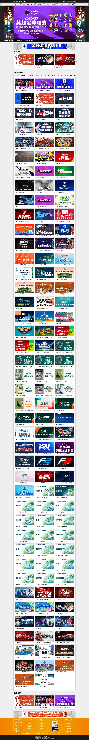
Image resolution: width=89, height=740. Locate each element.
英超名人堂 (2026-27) (41, 206)
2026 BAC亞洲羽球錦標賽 (22, 235)
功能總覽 (29, 728)
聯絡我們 (65, 733)
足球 (40, 75)
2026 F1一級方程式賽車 (21, 163)
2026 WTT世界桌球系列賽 (22, 250)
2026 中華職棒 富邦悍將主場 (23, 148)
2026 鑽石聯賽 (59, 250)
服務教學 (42, 726)
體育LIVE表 (26, 4)
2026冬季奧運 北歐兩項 (41, 555)
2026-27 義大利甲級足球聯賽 (63, 90)
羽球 (49, 75)
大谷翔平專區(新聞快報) (21, 134)
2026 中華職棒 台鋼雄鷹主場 (63, 134)
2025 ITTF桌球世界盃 (41, 686)
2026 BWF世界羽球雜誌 (42, 599)
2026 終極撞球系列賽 (21, 337)
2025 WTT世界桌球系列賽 (62, 642)
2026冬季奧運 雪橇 (20, 555)
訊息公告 (42, 723)
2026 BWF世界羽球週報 (42, 483)
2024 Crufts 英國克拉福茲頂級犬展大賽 (65, 366)
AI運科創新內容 (19, 599)
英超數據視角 (39, 628)
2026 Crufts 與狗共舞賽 (61, 381)
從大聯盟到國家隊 (60, 424)
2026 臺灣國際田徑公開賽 (42, 308)
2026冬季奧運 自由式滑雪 (62, 541)
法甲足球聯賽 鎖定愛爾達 (23, 40)
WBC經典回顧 (39, 424)
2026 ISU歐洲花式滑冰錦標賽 (23, 497)
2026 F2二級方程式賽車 (42, 468)
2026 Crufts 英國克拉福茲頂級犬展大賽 (65, 352)
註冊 (65, 1)
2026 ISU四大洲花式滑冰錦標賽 (43, 453)
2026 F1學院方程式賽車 (21, 483)
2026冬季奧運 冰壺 (40, 541)
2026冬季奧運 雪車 (60, 512)
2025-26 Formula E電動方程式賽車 (64, 483)
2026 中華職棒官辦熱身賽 (22, 439)
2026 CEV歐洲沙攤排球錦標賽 (43, 235)
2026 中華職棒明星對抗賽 (62, 206)
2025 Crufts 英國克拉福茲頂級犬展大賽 (45, 366)
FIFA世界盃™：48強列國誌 (42, 352)
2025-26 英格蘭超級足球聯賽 (63, 453)
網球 (53, 75)
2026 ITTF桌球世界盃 (41, 265)
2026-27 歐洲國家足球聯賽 (22, 468)
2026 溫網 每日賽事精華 (22, 294)
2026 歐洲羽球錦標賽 (61, 235)
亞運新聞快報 (18, 65)
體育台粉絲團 (67, 723)
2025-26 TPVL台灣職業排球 (63, 439)
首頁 (16, 4)
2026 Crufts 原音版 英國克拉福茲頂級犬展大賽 (27, 366)
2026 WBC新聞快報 (20, 424)
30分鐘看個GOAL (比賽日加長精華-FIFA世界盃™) (48, 337)
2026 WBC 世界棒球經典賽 (42, 410)
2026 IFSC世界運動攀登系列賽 (23, 279)
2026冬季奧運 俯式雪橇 (21, 570)
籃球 (45, 75)
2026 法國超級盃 (60, 192)
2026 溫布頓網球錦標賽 (61, 279)
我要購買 (33, 4)
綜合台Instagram (68, 731)
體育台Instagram (68, 728)
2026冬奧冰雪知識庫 (61, 584)
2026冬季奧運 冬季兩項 (61, 526)
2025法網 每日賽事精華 (21, 686)
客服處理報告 (42, 728)
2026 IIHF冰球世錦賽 (41, 279)
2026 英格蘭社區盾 (60, 177)
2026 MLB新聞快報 (20, 119)
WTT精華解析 (59, 628)
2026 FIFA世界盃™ (60, 163)
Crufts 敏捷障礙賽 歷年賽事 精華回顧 (65, 395)
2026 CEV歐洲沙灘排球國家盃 (23, 323)
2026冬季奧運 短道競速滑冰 (63, 555)
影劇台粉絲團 (67, 725)
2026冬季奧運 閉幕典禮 (61, 497)
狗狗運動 (23, 75)
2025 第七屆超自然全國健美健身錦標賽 (25, 671)
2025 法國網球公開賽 (61, 671)
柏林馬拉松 (18, 657)
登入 (62, 1)
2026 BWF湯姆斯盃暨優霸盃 (63, 221)
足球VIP (54, 4)
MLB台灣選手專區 (60, 119)
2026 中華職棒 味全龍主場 (42, 148)
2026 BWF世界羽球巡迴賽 (22, 221)
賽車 (62, 75)
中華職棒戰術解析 (20, 628)
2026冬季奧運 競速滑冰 (21, 584)
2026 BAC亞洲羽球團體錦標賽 (23, 453)
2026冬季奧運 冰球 (40, 526)
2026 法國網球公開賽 (41, 294)
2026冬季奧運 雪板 (60, 570)
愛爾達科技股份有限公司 (27, 733)
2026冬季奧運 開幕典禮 (41, 497)
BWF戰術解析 (59, 65)
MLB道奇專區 (39, 134)
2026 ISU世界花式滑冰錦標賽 (63, 265)
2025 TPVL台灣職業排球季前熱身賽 (44, 642)
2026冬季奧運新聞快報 (41, 584)
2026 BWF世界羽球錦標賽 (22, 90)
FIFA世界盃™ (62, 4)
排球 (66, 75)
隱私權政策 (29, 726)
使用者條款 (29, 725)
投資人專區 (20, 725)
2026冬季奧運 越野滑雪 (21, 541)
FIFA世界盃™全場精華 (61, 337)
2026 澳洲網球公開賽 (21, 613)
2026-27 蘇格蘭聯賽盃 (21, 192)
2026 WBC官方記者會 (61, 410)
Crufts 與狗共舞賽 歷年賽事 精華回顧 (25, 410)
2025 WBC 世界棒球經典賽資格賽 (44, 439)
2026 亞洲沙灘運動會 (41, 323)
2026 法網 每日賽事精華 (62, 294)
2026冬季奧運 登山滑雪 (41, 512)
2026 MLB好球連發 (40, 119)
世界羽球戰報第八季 (61, 599)
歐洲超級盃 (18, 206)
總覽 (17, 75)
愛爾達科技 (20, 722)
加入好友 (19, 730)
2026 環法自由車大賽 (41, 163)
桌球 (58, 75)
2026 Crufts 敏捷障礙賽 (21, 381)
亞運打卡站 (41, 4)
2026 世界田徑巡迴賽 (21, 265)
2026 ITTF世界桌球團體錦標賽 (43, 250)
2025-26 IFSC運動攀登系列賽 (43, 657)
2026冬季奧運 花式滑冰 (21, 512)
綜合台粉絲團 (67, 726)
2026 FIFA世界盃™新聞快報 (23, 352)
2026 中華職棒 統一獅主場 (62, 148)
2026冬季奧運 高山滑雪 (21, 526)
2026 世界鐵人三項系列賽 (62, 308)
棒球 (36, 75)
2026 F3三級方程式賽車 (62, 468)
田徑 (71, 75)
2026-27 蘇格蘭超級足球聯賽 (23, 177)
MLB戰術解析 (39, 65)
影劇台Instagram (68, 729)
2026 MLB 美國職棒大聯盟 (62, 105)
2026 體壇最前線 (40, 221)
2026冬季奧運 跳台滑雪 (41, 570)
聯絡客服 (42, 725)
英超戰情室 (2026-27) (41, 177)
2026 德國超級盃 (40, 192)
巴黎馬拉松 (58, 323)
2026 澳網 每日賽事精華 (42, 613)
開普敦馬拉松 (19, 308)
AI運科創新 (30, 75)
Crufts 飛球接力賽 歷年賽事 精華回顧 (45, 395)
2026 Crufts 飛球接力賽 (41, 381)
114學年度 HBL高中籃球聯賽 (63, 657)
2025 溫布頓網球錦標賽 (41, 671)
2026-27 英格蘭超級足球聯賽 (43, 90)
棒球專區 (48, 4)
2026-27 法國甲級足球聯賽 (22, 105)
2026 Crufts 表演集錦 (21, 395)
